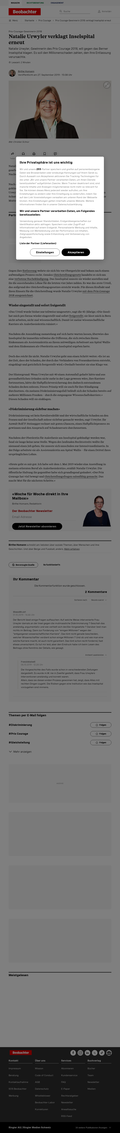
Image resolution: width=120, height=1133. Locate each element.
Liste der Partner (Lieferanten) (38, 243)
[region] (60, 208)
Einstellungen (45, 252)
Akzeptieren (76, 252)
